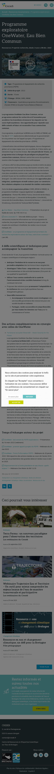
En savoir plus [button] (13, 397)
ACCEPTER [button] (16, 402)
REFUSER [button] (29, 397)
